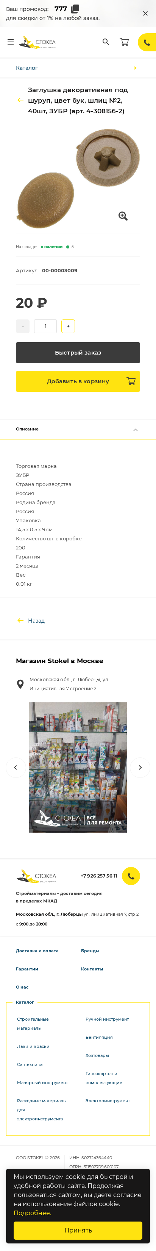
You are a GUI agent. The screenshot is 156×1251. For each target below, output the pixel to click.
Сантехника (29, 1064)
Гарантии (27, 969)
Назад (36, 620)
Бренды (90, 950)
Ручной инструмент (107, 1019)
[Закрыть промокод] (145, 13)
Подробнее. (32, 1213)
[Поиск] (106, 42)
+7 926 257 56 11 (99, 876)
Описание (27, 429)
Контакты (92, 969)
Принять (78, 1230)
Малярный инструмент (42, 1082)
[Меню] (10, 42)
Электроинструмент (108, 1100)
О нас (22, 987)
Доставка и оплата (37, 950)
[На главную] (37, 42)
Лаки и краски (33, 1046)
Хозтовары (97, 1055)
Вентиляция (99, 1037)
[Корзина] (124, 42)
